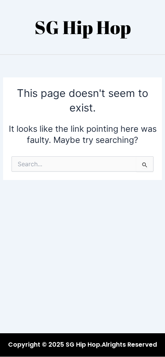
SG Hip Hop (83, 27)
